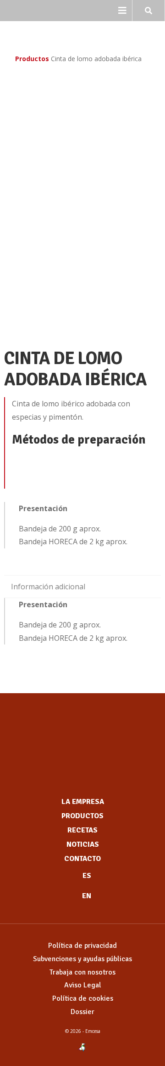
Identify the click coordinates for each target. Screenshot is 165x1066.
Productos (32, 58)
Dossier (82, 1011)
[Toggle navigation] (122, 10)
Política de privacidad (82, 945)
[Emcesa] (83, 738)
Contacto (82, 858)
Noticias (82, 844)
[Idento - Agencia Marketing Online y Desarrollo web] (82, 1047)
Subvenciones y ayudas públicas (82, 958)
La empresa (82, 801)
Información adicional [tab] (48, 586)
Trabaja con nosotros (83, 972)
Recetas (82, 830)
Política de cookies (82, 998)
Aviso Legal (82, 985)
